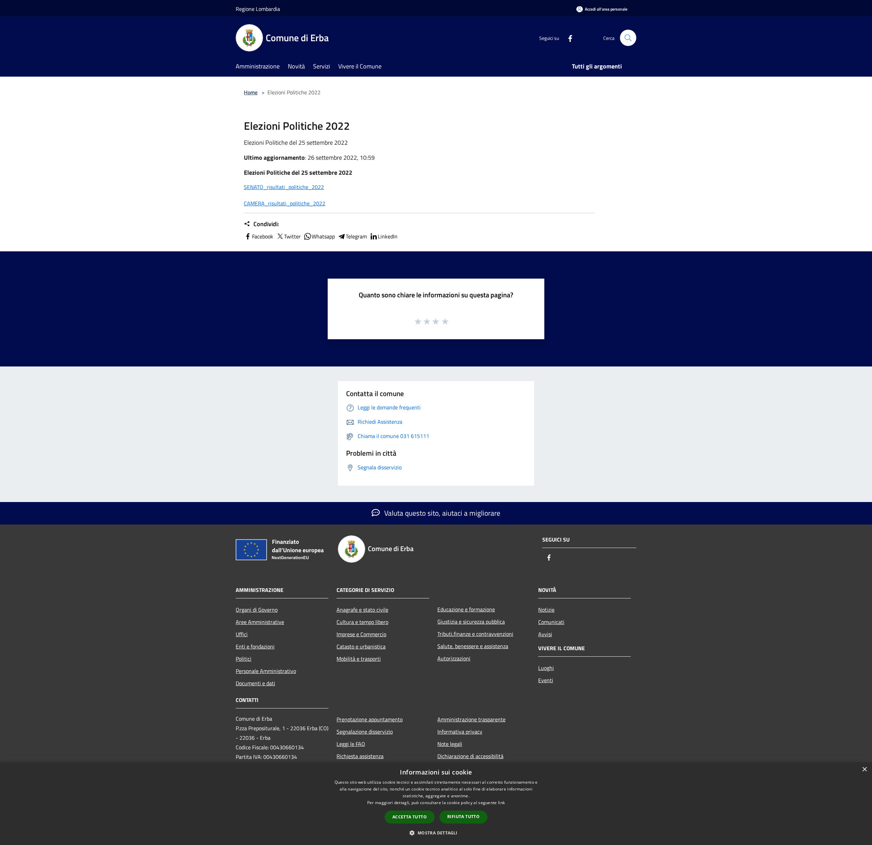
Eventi (545, 680)
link (501, 802)
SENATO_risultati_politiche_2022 (284, 187)
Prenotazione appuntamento (370, 719)
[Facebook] (567, 37)
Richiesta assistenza (360, 756)
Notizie (546, 610)
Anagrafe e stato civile (362, 610)
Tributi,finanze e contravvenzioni (475, 634)
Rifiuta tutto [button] (463, 816)
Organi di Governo (257, 610)
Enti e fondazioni (255, 646)
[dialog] (436, 803)
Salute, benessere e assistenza (472, 646)
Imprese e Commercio (361, 634)
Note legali (449, 744)
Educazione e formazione (466, 609)
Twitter (292, 236)
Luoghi (546, 668)
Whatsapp (323, 236)
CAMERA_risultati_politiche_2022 (284, 203)
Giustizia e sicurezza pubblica (471, 621)
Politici (243, 659)
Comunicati (551, 622)
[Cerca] (628, 38)
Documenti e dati (255, 683)
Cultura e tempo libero (362, 622)
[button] (436, 833)
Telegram (356, 236)
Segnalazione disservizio (365, 731)
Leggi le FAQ (351, 744)
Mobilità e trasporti (359, 659)
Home (251, 92)
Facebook (262, 236)
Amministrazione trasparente (471, 719)
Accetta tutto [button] (409, 817)
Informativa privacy (459, 731)
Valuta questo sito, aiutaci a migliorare (441, 512)
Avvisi (545, 634)
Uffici (242, 634)
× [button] (864, 769)
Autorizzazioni (453, 658)
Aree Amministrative (260, 622)
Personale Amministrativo (266, 671)
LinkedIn (388, 236)
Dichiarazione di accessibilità (470, 756)
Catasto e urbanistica (361, 646)
